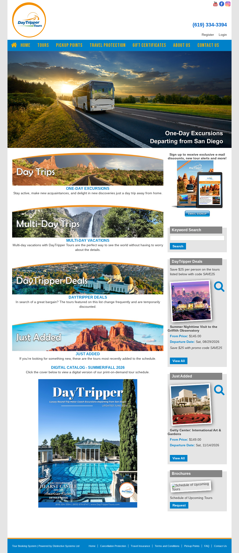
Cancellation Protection (113, 546)
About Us (181, 45)
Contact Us (208, 45)
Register (208, 35)
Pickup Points (69, 45)
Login (223, 35)
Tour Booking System (24, 546)
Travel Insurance (140, 546)
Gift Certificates (149, 45)
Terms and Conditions (167, 546)
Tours (43, 45)
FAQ (206, 546)
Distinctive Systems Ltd (66, 546)
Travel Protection (108, 45)
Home (25, 45)
